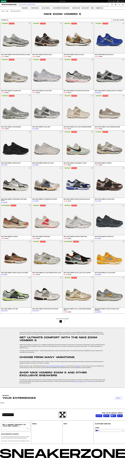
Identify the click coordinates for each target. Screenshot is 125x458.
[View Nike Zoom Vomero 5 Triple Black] (15, 146)
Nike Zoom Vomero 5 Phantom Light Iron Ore (56, 366)
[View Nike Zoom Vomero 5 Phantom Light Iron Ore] (47, 291)
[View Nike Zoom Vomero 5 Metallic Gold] (78, 37)
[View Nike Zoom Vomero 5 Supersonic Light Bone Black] (15, 182)
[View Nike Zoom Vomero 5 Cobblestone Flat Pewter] (109, 73)
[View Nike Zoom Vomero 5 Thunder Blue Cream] (47, 182)
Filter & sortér (119, 20)
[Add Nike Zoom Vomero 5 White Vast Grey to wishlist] (61, 131)
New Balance (80, 381)
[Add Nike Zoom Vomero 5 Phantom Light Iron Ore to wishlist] (61, 277)
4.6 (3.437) (4, 1)
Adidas (75, 381)
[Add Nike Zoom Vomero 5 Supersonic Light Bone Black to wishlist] (29, 168)
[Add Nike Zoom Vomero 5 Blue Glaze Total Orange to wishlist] (92, 241)
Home (3, 11)
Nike (7, 11)
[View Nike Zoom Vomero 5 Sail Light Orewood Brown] (78, 109)
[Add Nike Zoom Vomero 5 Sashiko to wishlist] (29, 205)
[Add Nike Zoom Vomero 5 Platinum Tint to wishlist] (29, 59)
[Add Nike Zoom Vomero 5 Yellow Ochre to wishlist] (123, 241)
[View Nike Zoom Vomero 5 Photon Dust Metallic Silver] (15, 37)
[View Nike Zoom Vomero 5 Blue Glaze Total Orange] (78, 255)
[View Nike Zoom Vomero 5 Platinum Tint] (15, 73)
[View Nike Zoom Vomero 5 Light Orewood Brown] (109, 109)
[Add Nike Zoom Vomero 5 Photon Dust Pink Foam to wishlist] (92, 59)
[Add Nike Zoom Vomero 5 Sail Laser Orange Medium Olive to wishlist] (92, 277)
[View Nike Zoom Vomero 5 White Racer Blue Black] (78, 182)
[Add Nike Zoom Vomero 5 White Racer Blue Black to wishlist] (92, 168)
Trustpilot (2, 402)
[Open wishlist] (119, 4)
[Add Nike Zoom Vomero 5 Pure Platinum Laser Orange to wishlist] (123, 277)
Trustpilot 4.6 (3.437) (8, 414)
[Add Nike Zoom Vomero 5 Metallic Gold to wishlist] (92, 23)
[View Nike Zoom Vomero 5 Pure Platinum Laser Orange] (109, 291)
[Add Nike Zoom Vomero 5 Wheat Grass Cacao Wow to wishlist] (29, 241)
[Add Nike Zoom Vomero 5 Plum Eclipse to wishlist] (123, 168)
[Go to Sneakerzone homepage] (8, 4)
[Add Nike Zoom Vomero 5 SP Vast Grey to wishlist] (61, 59)
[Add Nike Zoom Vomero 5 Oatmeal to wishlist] (123, 131)
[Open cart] (123, 4)
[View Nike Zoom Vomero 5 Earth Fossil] (47, 37)
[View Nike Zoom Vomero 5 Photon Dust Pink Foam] (78, 73)
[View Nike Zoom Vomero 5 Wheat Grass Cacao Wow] (15, 255)
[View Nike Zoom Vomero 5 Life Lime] (15, 291)
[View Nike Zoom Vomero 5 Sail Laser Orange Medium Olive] (78, 291)
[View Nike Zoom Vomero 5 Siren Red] (47, 219)
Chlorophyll (77, 366)
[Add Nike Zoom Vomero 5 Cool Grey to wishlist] (61, 95)
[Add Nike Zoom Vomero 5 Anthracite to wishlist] (123, 205)
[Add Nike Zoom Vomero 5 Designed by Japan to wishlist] (92, 131)
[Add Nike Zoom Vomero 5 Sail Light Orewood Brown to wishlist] (92, 95)
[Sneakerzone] (62, 414)
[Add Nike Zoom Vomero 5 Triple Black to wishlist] (29, 131)
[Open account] (116, 4)
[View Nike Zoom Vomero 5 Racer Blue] (109, 37)
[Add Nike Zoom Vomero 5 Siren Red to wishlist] (61, 205)
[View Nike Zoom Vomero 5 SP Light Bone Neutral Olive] (47, 255)
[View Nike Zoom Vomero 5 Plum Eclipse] (109, 182)
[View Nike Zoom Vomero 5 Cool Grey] (47, 109)
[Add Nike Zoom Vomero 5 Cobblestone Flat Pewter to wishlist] (123, 59)
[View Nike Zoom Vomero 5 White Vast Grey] (47, 146)
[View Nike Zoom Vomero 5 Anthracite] (109, 219)
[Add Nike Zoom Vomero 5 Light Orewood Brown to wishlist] (123, 95)
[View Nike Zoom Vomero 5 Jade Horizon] (15, 109)
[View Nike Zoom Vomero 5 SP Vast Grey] (47, 73)
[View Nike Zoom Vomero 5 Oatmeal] (109, 146)
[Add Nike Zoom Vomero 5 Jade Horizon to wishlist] (29, 95)
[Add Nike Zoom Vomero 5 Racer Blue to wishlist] (123, 23)
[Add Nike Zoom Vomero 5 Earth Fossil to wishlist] (61, 23)
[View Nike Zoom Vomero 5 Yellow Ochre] (109, 255)
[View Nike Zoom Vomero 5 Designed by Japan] (78, 146)
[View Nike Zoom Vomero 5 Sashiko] (15, 219)
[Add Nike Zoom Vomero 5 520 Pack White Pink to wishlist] (92, 205)
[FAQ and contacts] (112, 4)
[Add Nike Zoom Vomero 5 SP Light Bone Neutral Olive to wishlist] (61, 241)
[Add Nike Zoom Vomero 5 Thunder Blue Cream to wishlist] (61, 168)
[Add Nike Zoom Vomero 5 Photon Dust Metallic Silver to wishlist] (29, 23)
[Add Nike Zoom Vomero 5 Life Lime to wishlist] (29, 277)
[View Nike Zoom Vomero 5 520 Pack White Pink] (78, 219)
